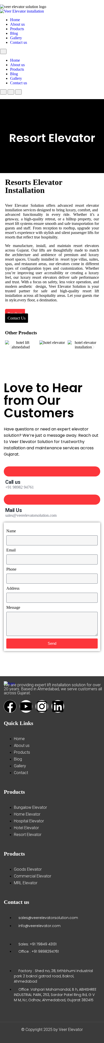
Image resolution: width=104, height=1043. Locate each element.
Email (11, 550)
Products (17, 29)
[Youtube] (26, 706)
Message (13, 607)
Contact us (18, 42)
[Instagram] (42, 706)
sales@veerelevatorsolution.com (31, 515)
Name (11, 531)
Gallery (16, 38)
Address (12, 588)
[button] (11, 347)
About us (17, 24)
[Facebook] (10, 706)
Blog (14, 33)
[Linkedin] (57, 706)
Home (15, 20)
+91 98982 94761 (19, 487)
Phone (11, 569)
